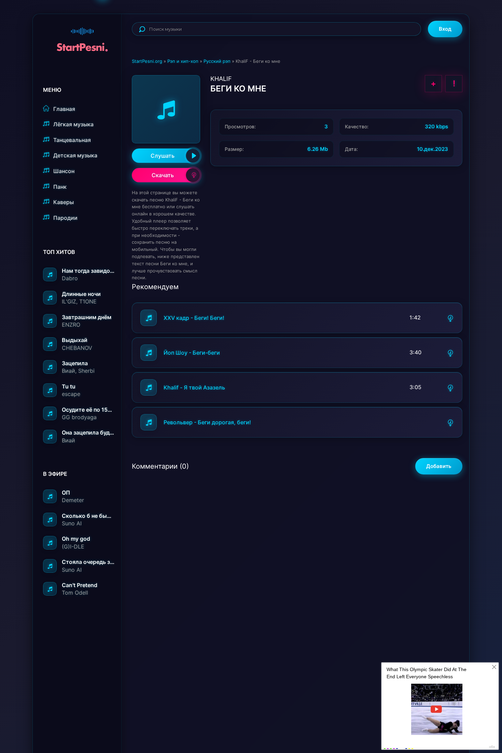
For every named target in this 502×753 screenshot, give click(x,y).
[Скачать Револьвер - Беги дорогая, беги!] (450, 422)
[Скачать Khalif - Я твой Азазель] (450, 387)
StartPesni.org (147, 61)
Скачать (163, 175)
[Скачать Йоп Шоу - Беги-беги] (450, 352)
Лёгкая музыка (73, 124)
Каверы (63, 202)
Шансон (63, 171)
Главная (64, 108)
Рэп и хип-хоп (182, 61)
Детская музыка (75, 155)
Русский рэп (217, 61)
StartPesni (82, 36)
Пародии (65, 217)
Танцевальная (72, 140)
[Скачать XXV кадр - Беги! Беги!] (450, 318)
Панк (60, 186)
